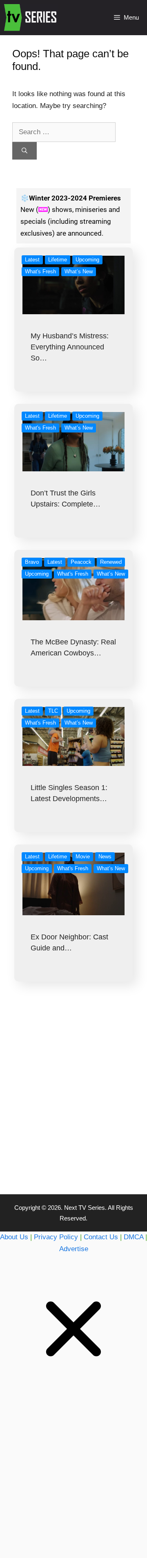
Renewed (111, 562)
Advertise (73, 1249)
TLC (53, 711)
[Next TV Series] (31, 17)
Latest (32, 260)
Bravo (32, 562)
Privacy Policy (56, 1237)
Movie (83, 856)
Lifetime (57, 260)
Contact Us (101, 1237)
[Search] (24, 151)
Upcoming (87, 260)
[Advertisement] (73, 1104)
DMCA (133, 1237)
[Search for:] (64, 132)
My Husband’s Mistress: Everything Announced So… (70, 347)
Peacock (81, 562)
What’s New (79, 271)
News (104, 856)
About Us (14, 1237)
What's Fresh (40, 271)
